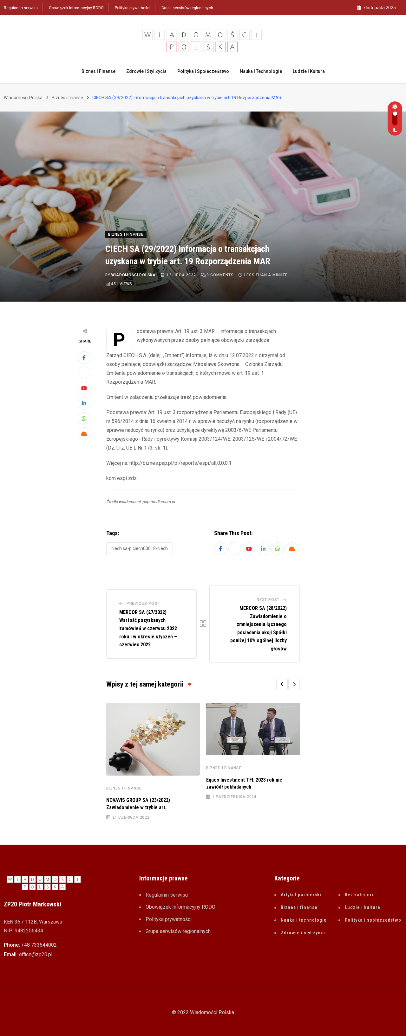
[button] (282, 684)
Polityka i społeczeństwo (203, 71)
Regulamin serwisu (21, 8)
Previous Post (143, 603)
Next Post (268, 600)
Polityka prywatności (132, 8)
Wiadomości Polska (133, 275)
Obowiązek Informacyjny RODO (76, 8)
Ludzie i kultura (309, 71)
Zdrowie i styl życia (146, 71)
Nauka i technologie (261, 71)
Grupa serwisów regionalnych (187, 8)
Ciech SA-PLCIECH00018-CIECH (139, 548)
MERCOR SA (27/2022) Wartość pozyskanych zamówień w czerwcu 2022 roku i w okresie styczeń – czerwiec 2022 (148, 628)
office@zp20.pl (35, 954)
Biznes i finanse (98, 71)
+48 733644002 (39, 945)
